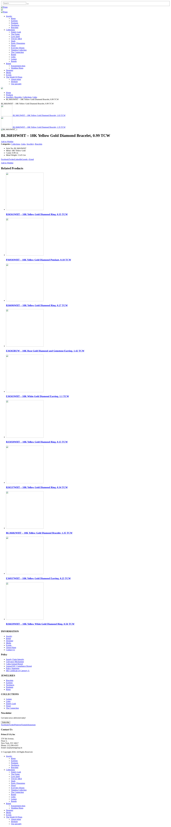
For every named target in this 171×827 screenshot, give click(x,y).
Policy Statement (12, 668)
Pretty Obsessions (18, 43)
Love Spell (15, 36)
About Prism (11, 647)
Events (8, 75)
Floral (13, 45)
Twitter (11, 159)
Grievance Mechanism (15, 662)
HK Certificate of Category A (17, 671)
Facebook (5, 159)
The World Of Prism (14, 77)
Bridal (8, 63)
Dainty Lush (16, 32)
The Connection (17, 52)
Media (8, 73)
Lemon (14, 59)
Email (31, 159)
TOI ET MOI (16, 39)
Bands (13, 54)
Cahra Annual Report (14, 664)
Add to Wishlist (7, 142)
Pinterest (17, 725)
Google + (25, 159)
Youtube (24, 725)
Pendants (14, 23)
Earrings (14, 21)
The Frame (15, 34)
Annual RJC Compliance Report (19, 666)
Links (13, 57)
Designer (9, 70)
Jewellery (30, 144)
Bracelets (14, 27)
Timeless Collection (19, 50)
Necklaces (15, 25)
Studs (13, 41)
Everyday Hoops (17, 48)
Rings (13, 18)
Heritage (14, 82)
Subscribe (5, 722)
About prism (16, 79)
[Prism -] (4, 7)
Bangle (14, 61)
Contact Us (10, 650)
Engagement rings (18, 66)
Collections (10, 30)
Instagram (32, 725)
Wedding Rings (17, 68)
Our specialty (16, 84)
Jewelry (9, 16)
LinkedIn (18, 159)
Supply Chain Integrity (15, 659)
